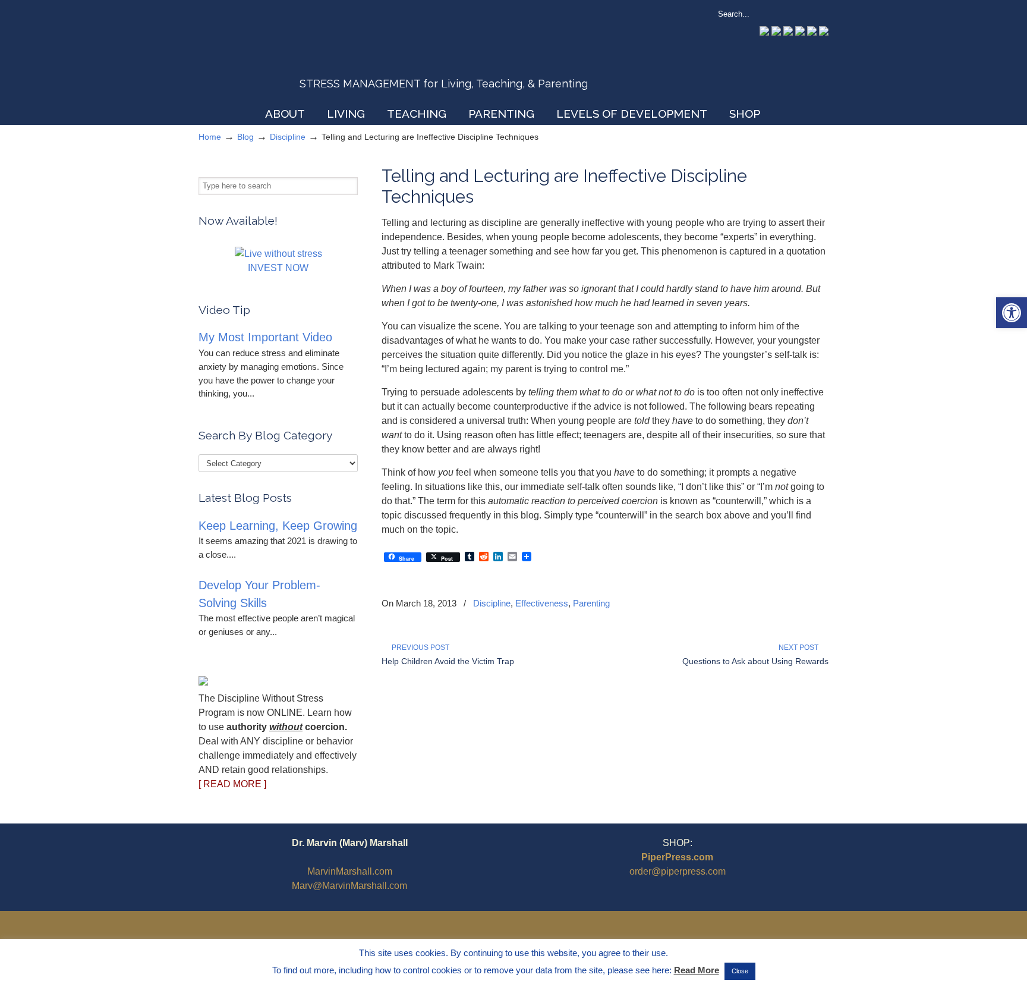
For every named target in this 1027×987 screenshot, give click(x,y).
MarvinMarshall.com (349, 871)
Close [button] (740, 971)
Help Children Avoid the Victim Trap (448, 661)
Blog (245, 137)
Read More (696, 970)
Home (210, 137)
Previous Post (418, 647)
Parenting (591, 603)
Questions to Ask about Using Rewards (755, 661)
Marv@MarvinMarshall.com (349, 886)
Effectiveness (541, 603)
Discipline (287, 137)
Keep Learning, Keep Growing (278, 525)
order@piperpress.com (677, 871)
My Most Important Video (265, 337)
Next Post (800, 647)
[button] (1011, 312)
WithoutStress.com (284, 55)
